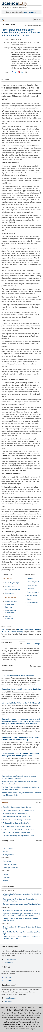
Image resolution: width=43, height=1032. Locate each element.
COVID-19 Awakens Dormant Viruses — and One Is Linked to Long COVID (21, 938)
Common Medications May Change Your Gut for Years (22, 904)
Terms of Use (31, 1010)
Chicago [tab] (37, 644)
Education (30, 589)
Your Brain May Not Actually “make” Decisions (19, 910)
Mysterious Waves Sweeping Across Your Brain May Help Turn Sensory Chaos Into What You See (21, 915)
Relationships (10, 586)
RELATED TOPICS (8, 574)
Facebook (8, 977)
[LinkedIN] (22, 72)
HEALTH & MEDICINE (8, 845)
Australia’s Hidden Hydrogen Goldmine (17, 820)
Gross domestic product (32, 603)
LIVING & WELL (6, 871)
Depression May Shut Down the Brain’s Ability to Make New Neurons (20, 900)
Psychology (9, 593)
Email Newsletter (10, 959)
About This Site (6, 1007)
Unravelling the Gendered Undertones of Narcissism (21, 689)
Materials (5, 629)
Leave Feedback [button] (10, 998)
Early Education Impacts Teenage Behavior (18, 675)
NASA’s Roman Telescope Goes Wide (16, 832)
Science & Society (9, 597)
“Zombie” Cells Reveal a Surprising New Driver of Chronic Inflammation (19, 782)
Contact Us (8, 1001)
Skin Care (6, 877)
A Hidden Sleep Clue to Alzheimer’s (16, 823)
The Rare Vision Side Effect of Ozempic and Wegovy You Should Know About (20, 788)
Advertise (31, 1007)
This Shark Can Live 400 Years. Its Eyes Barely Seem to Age (22, 928)
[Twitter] (15, 72)
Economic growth (33, 582)
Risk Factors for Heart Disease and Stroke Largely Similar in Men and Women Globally (20, 738)
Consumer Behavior (12, 590)
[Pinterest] (19, 72)
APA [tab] (28, 644)
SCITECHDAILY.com (15, 771)
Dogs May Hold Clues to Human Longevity (18, 807)
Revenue (30, 578)
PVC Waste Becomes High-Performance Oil (18, 810)
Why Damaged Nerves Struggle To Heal (17, 826)
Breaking (5, 802)
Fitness (5, 880)
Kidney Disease (8, 854)
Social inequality (33, 592)
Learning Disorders (10, 864)
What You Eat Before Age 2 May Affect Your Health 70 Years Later (22, 895)
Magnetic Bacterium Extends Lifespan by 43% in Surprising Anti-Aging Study (19, 777)
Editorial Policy (19, 1010)
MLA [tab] (22, 644)
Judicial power (32, 595)
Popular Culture (11, 601)
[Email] (26, 72)
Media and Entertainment (10, 617)
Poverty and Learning (9, 606)
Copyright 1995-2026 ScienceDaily (14, 1013)
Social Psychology (12, 583)
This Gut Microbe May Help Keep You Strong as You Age (21, 933)
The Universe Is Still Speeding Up (15, 813)
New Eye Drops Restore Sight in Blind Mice (18, 829)
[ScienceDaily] (15, 3)
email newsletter (30, 12)
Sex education (32, 585)
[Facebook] (12, 72)
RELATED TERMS (29, 574)
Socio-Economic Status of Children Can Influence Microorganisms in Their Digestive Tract (20, 754)
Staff (15, 1007)
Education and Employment (10, 611)
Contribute (22, 1007)
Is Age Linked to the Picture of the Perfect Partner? (21, 703)
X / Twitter (7, 981)
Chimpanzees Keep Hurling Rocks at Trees (18, 835)
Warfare (29, 599)
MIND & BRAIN (6, 858)
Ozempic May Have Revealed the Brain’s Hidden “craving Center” (20, 920)
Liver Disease (8, 848)
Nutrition (6, 851)
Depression (7, 861)
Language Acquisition (10, 867)
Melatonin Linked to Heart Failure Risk (16, 816)
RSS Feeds (8, 962)
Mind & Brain (7, 579)
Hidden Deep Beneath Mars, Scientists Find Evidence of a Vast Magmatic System (21, 794)
